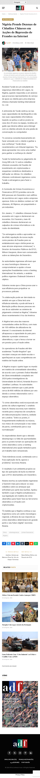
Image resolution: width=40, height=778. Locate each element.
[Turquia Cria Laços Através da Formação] (20, 612)
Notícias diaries (8, 19)
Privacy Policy (20, 775)
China (5, 532)
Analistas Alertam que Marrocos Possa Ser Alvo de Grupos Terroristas (10, 557)
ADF (9, 43)
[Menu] (3, 8)
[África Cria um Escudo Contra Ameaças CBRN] (20, 582)
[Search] (37, 8)
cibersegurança (14, 532)
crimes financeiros (27, 532)
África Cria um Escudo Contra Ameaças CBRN (19, 595)
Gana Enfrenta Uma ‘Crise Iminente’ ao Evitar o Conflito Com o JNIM (19, 655)
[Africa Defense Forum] (20, 8)
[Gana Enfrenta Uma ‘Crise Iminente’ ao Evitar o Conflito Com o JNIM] (20, 642)
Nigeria (5, 535)
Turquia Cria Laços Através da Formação (16, 625)
